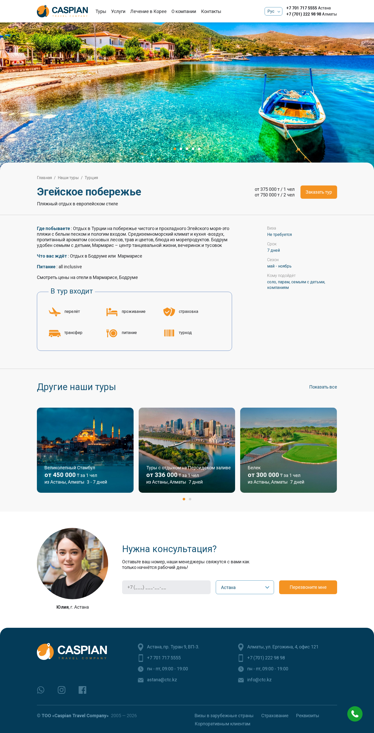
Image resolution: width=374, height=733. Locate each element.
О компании (183, 11)
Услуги (118, 11)
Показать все (323, 387)
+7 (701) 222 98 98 (303, 14)
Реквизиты (307, 715)
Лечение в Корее (148, 11)
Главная (44, 177)
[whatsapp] (41, 690)
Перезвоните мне (308, 587)
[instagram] (61, 690)
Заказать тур (319, 192)
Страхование (275, 715)
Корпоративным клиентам (222, 723)
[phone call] (354, 713)
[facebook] (82, 690)
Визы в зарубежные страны (224, 715)
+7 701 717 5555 (301, 8)
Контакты (211, 11)
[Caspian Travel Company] (62, 11)
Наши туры (68, 177)
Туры (100, 11)
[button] (175, 148)
